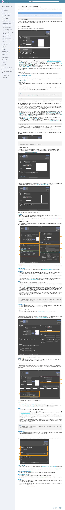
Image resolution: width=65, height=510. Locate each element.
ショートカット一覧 (4, 74)
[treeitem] (7, 28)
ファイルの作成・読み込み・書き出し (7, 13)
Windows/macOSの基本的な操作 (7, 6)
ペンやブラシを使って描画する (6, 43)
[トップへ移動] (60, 508)
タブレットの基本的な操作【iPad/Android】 (6, 8)
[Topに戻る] (6, 1)
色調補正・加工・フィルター (6, 51)
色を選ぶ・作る (4, 46)
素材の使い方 (4, 64)
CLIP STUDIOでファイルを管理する (8, 39)
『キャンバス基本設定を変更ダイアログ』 (53, 120)
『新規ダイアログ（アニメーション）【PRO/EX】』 (30, 66)
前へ (53, 508)
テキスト (3, 56)
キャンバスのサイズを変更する (7, 34)
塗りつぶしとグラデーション (6, 52)
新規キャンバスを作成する (6, 15)
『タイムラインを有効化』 (25, 95)
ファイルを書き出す (5, 36)
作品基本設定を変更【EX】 (7, 30)
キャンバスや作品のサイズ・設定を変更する (8, 26)
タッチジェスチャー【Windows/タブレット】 (8, 72)
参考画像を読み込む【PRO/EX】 (7, 23)
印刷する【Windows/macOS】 (7, 38)
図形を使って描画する (5, 54)
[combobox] (44, 1)
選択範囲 (3, 47)
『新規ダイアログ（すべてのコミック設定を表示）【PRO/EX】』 (34, 368)
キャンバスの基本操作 (5, 44)
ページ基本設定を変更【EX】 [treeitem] (7, 29)
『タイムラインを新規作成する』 (32, 95)
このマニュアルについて (5, 78)
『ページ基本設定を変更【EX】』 (25, 285)
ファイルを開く (4, 20)
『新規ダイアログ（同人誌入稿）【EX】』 (41, 317)
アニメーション (4, 62)
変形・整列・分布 (4, 49)
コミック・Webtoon (5, 59)
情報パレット (4, 41)
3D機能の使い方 (4, 65)
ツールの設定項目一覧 (5, 75)
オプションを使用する (5, 77)
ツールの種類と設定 (5, 10)
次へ (56, 508)
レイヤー (3, 12)
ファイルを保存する (5, 18)
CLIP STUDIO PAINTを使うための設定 (8, 69)
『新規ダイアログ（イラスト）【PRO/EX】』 (31, 152)
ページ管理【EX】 (4, 60)
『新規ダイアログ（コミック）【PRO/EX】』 (48, 269)
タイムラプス (4, 16)
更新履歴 (3, 4)
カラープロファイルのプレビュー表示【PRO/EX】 (7, 33)
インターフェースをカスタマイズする (7, 67)
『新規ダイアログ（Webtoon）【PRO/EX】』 (41, 184)
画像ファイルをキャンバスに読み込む (7, 21)
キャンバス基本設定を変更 (7, 27)
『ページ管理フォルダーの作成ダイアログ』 (32, 279)
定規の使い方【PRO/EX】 (5, 57)
